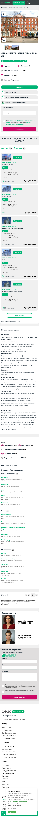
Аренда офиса (7, 728)
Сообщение (5, 671)
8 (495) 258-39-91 (24, 623)
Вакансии (5, 776)
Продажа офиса (8, 746)
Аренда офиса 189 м (9, 162)
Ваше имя (4, 658)
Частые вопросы (8, 773)
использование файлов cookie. (18, 801)
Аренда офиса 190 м (9, 194)
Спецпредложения (9, 771)
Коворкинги (6, 768)
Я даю (19, 690)
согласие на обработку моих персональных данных (19, 685)
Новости (5, 779)
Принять (11, 812)
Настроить (13, 808)
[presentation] (2, 27)
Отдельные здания (9, 738)
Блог (3, 782)
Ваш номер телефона (7, 110)
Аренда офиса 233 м (9, 289)
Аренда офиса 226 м (9, 257)
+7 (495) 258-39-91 (29, 181)
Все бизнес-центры (9, 733)
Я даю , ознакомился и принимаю (20, 122)
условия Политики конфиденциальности (18, 123)
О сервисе (5, 765)
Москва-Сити (7, 730)
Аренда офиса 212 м (9, 226)
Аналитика (6, 784)
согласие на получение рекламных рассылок (21, 690)
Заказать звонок (19, 129)
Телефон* (4, 665)
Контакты (5, 787)
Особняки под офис (9, 736)
